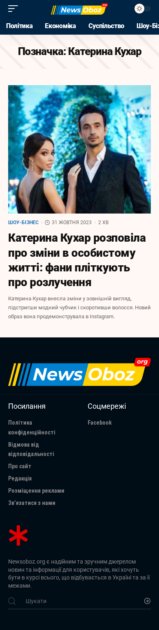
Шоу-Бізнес (23, 222)
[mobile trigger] (15, 8)
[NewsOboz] (79, 8)
